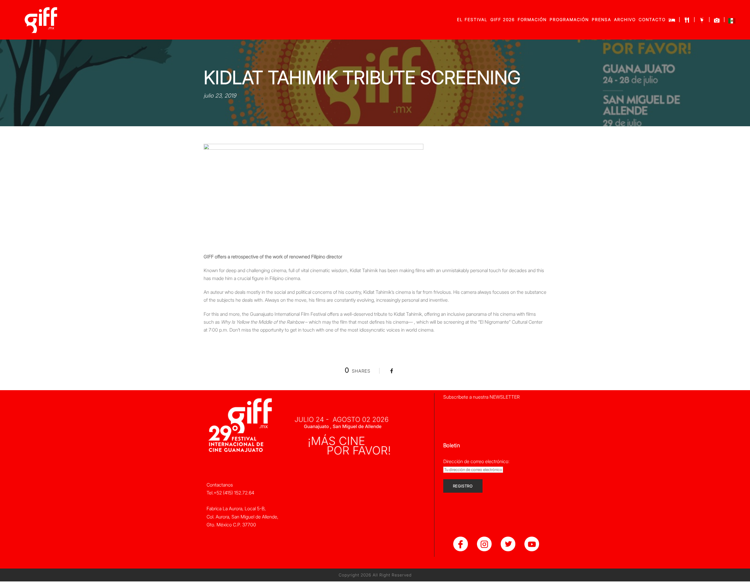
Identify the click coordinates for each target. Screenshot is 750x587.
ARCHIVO (625, 19)
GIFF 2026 (502, 19)
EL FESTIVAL (472, 19)
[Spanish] (731, 22)
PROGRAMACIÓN (569, 19)
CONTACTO (652, 19)
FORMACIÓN (532, 19)
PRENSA (601, 19)
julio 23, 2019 (220, 95)
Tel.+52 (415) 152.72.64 (230, 493)
